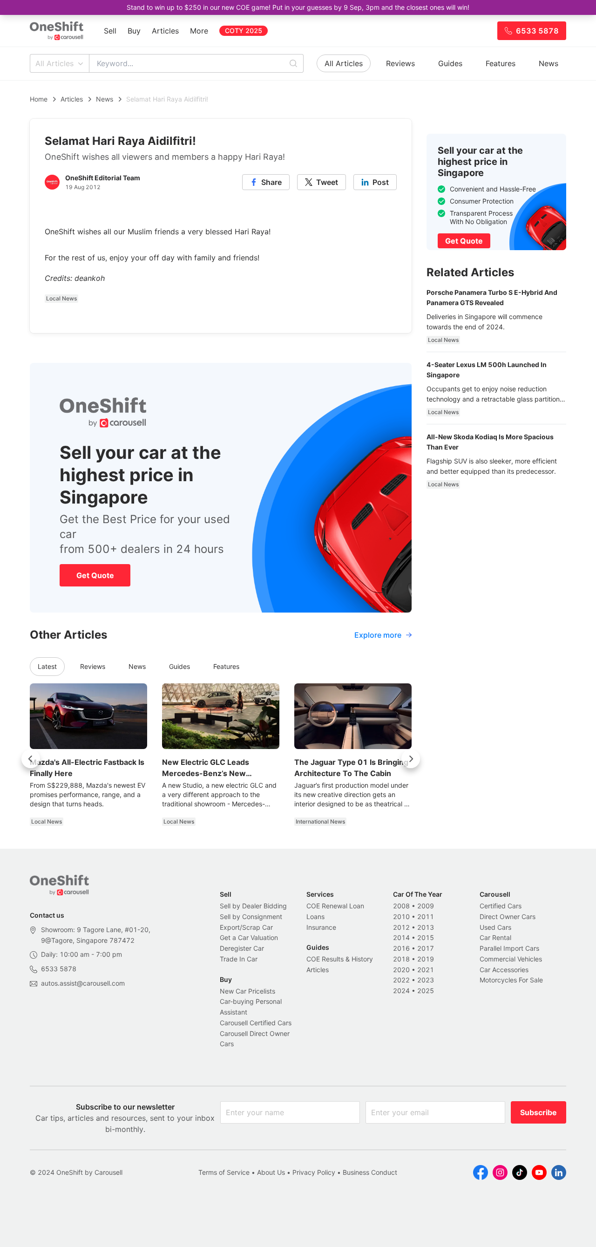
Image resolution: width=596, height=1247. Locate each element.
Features (500, 63)
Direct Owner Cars (507, 916)
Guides (450, 63)
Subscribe (538, 1112)
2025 (425, 991)
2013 (425, 927)
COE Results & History (339, 959)
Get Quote (95, 575)
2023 (425, 980)
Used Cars (495, 927)
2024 (401, 991)
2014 (401, 937)
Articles (165, 30)
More (199, 30)
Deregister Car (242, 948)
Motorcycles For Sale (511, 980)
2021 (425, 970)
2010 (401, 916)
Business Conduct (370, 1172)
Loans (315, 916)
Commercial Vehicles (511, 959)
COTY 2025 (243, 30)
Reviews (400, 63)
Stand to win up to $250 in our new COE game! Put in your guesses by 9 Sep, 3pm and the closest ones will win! (298, 7)
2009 (425, 906)
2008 (401, 906)
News (548, 63)
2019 (425, 959)
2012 (401, 927)
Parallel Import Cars (509, 948)
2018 (401, 959)
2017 (425, 948)
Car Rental (495, 937)
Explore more (377, 635)
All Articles (54, 63)
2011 (425, 916)
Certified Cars (501, 906)
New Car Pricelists (247, 991)
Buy (134, 30)
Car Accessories (504, 970)
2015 (425, 937)
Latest (47, 666)
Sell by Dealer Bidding (253, 906)
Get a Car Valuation (249, 937)
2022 (401, 980)
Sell (110, 30)
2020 (401, 970)
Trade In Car (238, 959)
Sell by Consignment (251, 916)
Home (38, 99)
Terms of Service (224, 1172)
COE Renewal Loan (335, 906)
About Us (271, 1172)
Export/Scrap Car (246, 927)
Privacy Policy (313, 1172)
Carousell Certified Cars (255, 1023)
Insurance (321, 927)
